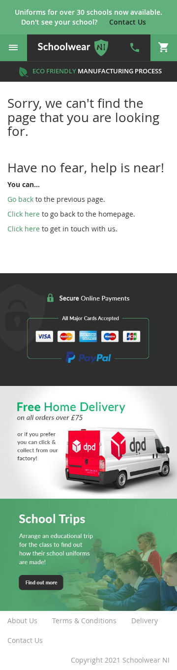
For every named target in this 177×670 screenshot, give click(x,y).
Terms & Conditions (84, 620)
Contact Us (25, 640)
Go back (20, 199)
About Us (22, 620)
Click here (23, 214)
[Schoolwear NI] (73, 47)
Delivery (144, 620)
